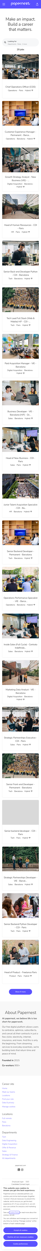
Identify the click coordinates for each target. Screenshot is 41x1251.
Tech (4, 1137)
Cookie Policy (14, 1212)
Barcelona (6, 1125)
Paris (4, 1122)
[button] (37, 4)
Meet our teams (8, 1092)
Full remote (7, 1118)
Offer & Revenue (9, 1147)
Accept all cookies (20, 1230)
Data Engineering (9, 1140)
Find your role (8, 1099)
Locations (6, 1095)
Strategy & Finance (10, 1154)
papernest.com (20, 1165)
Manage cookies (8, 1106)
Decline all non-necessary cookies (21, 1237)
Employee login (18, 1182)
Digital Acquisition (9, 1144)
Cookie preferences (20, 1244)
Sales (4, 1151)
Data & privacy (8, 1102)
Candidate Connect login (20, 1184)
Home (4, 1088)
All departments (8, 1158)
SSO (27, 1182)
